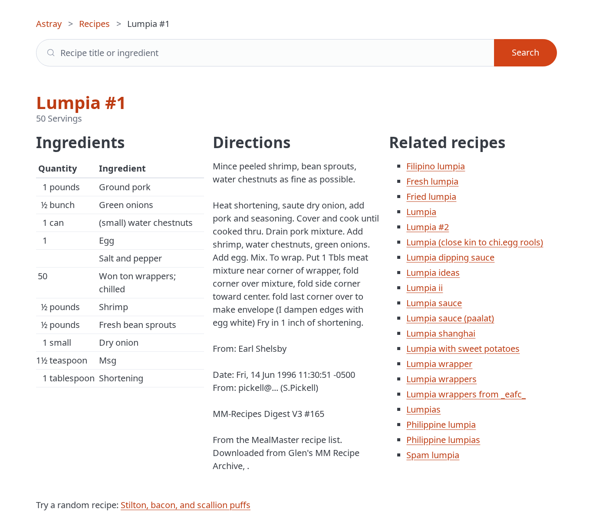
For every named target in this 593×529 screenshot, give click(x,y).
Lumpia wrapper (439, 364)
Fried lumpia (431, 196)
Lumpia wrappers (441, 379)
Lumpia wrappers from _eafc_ (466, 394)
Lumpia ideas (433, 272)
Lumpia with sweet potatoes (463, 348)
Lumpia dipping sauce (450, 257)
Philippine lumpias (443, 440)
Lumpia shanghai (440, 333)
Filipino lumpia (435, 166)
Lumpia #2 (427, 227)
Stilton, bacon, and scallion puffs (185, 505)
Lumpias (423, 409)
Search (525, 52)
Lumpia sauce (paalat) (450, 318)
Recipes (94, 24)
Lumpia (421, 212)
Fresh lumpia (432, 181)
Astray (49, 24)
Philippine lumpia (441, 424)
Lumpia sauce (434, 303)
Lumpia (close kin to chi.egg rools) (474, 242)
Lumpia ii (424, 288)
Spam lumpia (432, 455)
